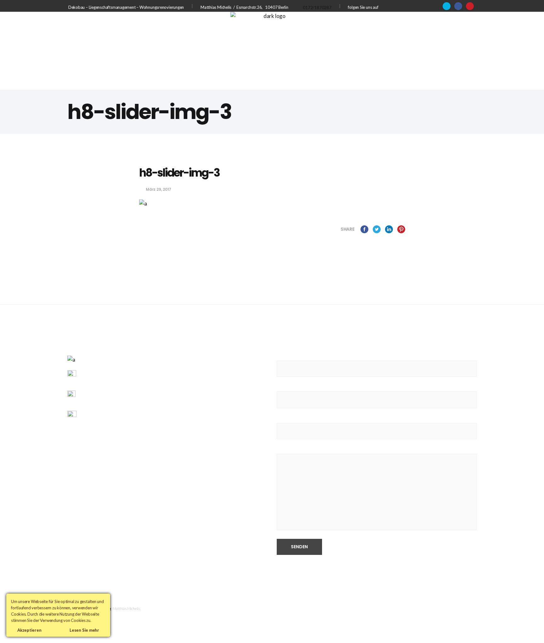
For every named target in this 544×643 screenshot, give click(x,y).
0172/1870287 (317, 7)
